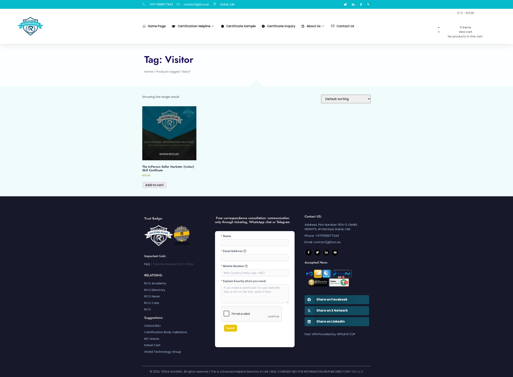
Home (148, 71)
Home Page (157, 26)
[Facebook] (309, 253)
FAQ (147, 264)
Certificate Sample (241, 26)
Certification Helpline (194, 26)
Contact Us (345, 26)
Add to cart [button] (154, 185)
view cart (465, 32)
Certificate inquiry (281, 26)
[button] (368, 4)
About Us (314, 26)
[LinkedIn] (326, 253)
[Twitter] (317, 253)
